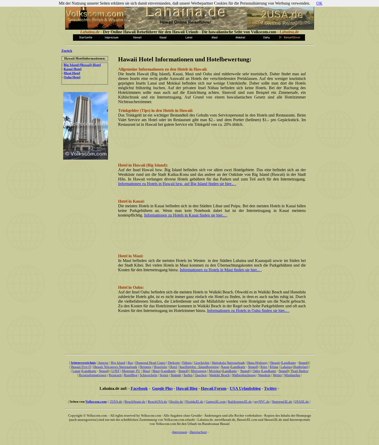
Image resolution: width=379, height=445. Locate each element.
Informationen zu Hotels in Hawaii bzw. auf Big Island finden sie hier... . (177, 184)
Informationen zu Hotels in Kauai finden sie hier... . (185, 215)
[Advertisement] (212, 142)
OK (319, 3)
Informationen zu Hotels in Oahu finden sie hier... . (248, 310)
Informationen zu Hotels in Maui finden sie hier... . (221, 270)
